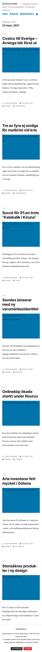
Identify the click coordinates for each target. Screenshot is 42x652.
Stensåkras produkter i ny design (20, 568)
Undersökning (20, 193)
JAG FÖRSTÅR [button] (16, 648)
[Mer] (37, 14)
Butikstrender (9, 3)
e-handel (18, 459)
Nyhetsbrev (27, 13)
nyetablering (20, 106)
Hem (5, 13)
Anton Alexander (11, 103)
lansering (18, 372)
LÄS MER (28, 648)
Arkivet (13, 13)
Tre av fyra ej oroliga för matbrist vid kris (20, 127)
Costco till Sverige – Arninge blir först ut (19, 40)
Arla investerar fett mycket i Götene (18, 481)
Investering (19, 546)
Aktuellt (8, 106)
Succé (17, 280)
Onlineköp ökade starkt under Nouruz (20, 393)
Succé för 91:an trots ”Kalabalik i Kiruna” (20, 215)
